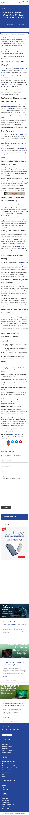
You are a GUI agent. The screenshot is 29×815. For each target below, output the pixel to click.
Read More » (6, 636)
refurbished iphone (6, 264)
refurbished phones (6, 84)
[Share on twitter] (12, 441)
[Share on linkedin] (16, 441)
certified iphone (9, 106)
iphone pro (13, 241)
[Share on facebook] (8, 441)
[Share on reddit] (8, 444)
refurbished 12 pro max (19, 246)
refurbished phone (19, 323)
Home (3, 7)
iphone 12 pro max (9, 413)
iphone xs (22, 262)
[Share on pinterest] (20, 441)
